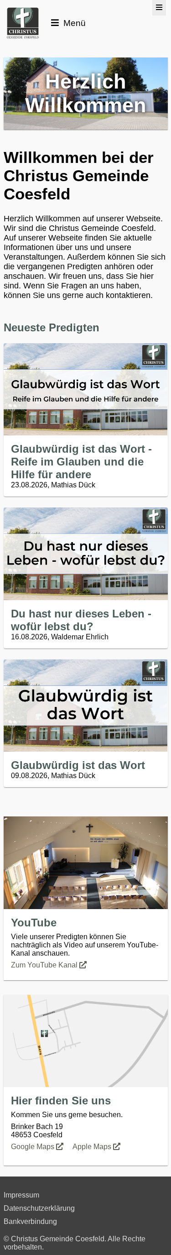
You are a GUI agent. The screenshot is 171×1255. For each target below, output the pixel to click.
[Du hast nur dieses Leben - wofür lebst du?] (86, 553)
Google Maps (33, 1146)
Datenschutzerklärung (39, 1208)
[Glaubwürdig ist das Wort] (86, 705)
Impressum (21, 1195)
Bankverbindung (30, 1221)
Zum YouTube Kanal (45, 965)
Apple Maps (93, 1146)
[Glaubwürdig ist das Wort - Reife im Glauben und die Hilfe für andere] (86, 389)
